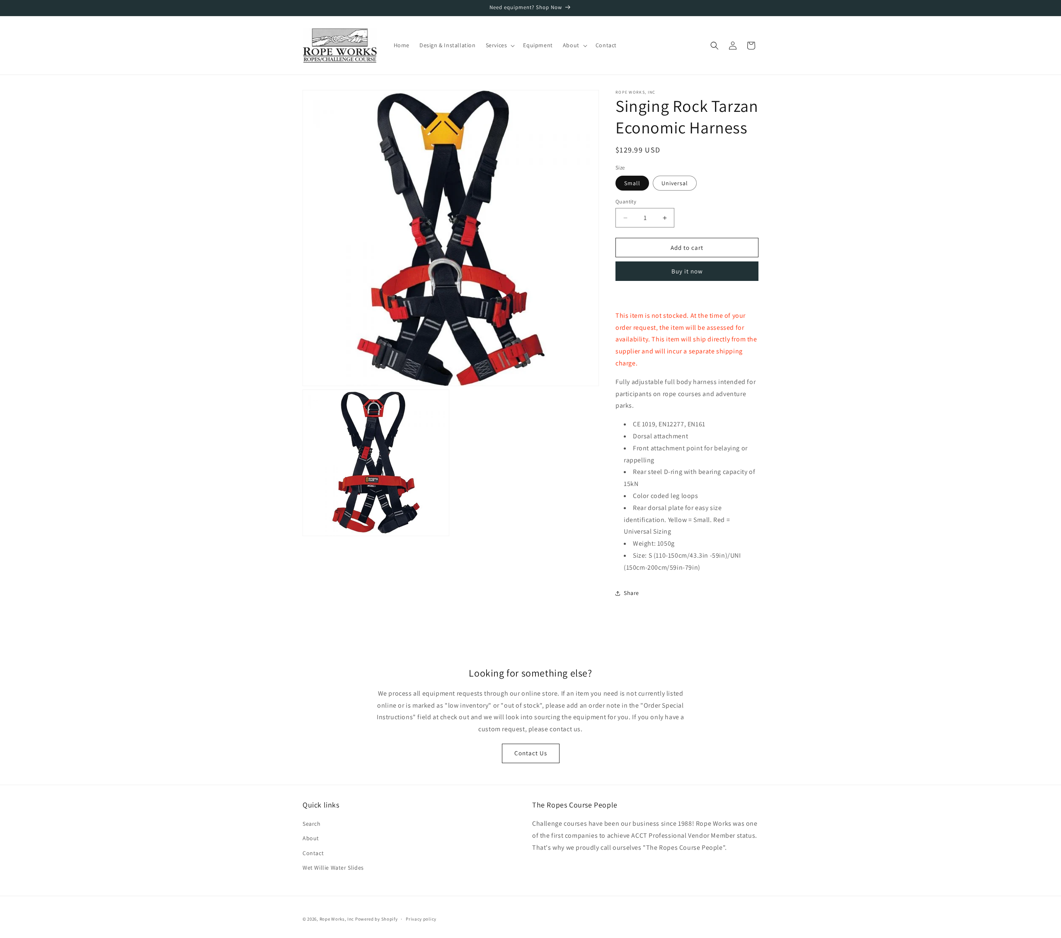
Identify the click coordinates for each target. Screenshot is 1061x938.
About (311, 838)
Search (312, 823)
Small (632, 183)
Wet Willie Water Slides (333, 867)
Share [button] (631, 593)
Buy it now (687, 271)
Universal (674, 183)
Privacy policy (421, 919)
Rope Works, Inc (337, 919)
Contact (313, 853)
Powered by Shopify (376, 919)
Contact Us (530, 753)
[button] (499, 45)
